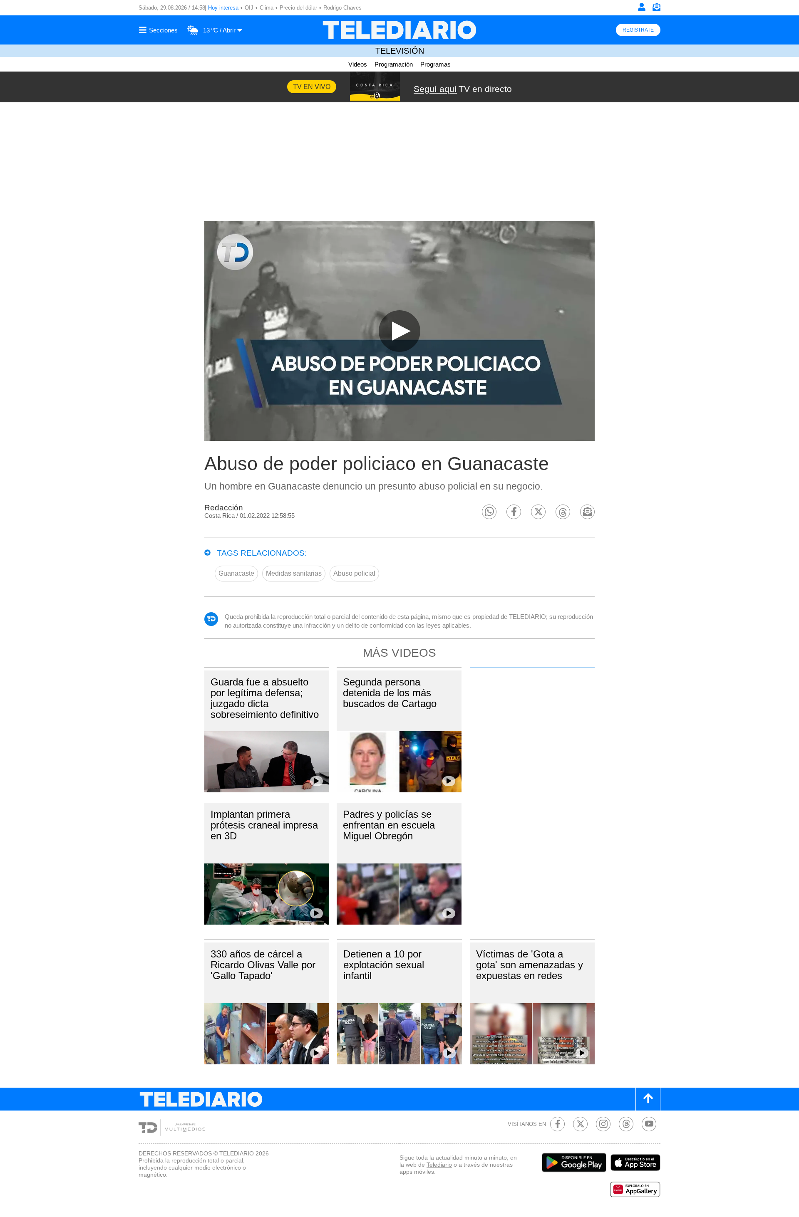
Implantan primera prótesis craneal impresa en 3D (264, 825)
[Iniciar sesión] (642, 7)
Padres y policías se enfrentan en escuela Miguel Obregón (389, 825)
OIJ (249, 8)
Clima (266, 8)
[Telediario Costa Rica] (399, 30)
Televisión (399, 50)
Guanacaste (236, 573)
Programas (435, 64)
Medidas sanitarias (294, 573)
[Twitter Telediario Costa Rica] (580, 1124)
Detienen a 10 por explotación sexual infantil (383, 964)
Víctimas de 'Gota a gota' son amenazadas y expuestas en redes (529, 964)
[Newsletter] (656, 8)
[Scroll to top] (647, 1099)
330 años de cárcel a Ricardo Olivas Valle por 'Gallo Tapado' (263, 964)
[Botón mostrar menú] (159, 30)
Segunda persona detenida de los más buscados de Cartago (390, 692)
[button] (489, 512)
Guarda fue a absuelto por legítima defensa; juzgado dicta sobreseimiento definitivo (265, 698)
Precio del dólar (298, 8)
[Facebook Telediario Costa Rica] (557, 1124)
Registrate (638, 30)
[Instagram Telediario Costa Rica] (603, 1124)
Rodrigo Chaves (342, 8)
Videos (357, 64)
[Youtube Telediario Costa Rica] (649, 1124)
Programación (394, 64)
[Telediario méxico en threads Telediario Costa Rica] (626, 1124)
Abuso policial (354, 573)
